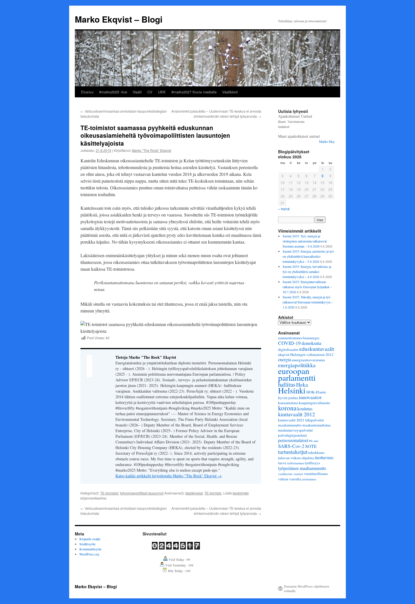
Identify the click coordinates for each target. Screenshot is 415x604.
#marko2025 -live (113, 92)
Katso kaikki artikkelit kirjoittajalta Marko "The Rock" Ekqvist (168, 475)
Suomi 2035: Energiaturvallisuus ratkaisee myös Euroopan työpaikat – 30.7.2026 (307, 286)
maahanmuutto (290, 425)
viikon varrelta (289, 479)
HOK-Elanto (316, 392)
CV (149, 92)
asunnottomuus (290, 337)
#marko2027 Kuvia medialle (194, 92)
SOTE (311, 446)
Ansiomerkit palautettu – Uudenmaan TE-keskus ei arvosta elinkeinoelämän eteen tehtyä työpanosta (216, 114)
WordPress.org (89, 554)
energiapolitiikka (297, 365)
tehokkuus (316, 452)
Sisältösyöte (87, 544)
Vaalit (137, 92)
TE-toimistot (109, 493)
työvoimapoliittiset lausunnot (141, 493)
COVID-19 (289, 343)
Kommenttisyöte (90, 549)
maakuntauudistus (316, 425)
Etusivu (87, 92)
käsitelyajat (194, 493)
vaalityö (298, 474)
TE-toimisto (213, 493)
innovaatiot (310, 397)
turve (282, 462)
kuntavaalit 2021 (291, 420)
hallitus (286, 384)
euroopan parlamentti (297, 374)
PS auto (313, 441)
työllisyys (312, 462)
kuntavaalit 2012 (296, 414)
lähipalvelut (314, 420)
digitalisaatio (288, 349)
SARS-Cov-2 (291, 446)
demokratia (311, 343)
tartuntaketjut (292, 451)
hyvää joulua (288, 397)
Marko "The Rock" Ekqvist (151, 150)
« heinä (284, 208)
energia (284, 359)
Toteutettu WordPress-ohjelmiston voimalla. (306, 588)
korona (287, 408)
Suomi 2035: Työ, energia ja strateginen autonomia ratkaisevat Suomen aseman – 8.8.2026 (305, 241)
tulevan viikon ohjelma (296, 457)
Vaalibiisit (230, 92)
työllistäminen (295, 463)
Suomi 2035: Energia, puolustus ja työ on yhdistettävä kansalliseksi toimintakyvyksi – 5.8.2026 (308, 256)
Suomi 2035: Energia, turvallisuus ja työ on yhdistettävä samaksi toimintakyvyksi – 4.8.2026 (307, 271)
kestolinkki (241, 493)
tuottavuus (324, 457)
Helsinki (291, 390)
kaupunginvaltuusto (314, 402)
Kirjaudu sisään (89, 539)
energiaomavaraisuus (308, 359)
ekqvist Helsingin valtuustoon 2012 (305, 354)
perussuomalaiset (293, 440)
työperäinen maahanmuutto (302, 468)
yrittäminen (309, 479)
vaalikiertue (285, 474)
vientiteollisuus (316, 473)
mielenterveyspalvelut (295, 430)
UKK (162, 92)
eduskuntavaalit (316, 348)
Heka (302, 384)
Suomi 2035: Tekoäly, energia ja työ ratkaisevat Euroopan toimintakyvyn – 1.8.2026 (308, 302)
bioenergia (311, 337)
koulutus (305, 409)
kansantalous (288, 402)
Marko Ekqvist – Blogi (118, 19)
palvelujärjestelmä (292, 435)
